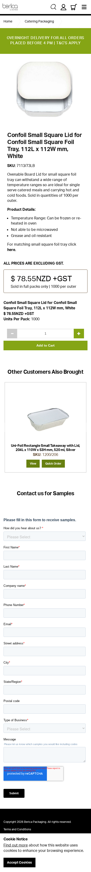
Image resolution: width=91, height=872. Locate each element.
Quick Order (53, 463)
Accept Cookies (19, 862)
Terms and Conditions (17, 829)
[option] (45, 92)
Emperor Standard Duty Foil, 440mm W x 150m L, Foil (45, 447)
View (33, 463)
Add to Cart (45, 345)
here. (11, 249)
